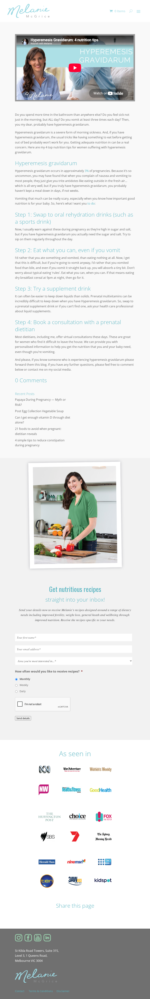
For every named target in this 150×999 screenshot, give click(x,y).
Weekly (24, 685)
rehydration (80, 214)
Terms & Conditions (41, 991)
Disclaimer (63, 991)
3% (87, 171)
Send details (23, 718)
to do (91, 203)
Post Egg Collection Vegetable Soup (39, 411)
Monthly (25, 679)
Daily (23, 691)
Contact (22, 991)
